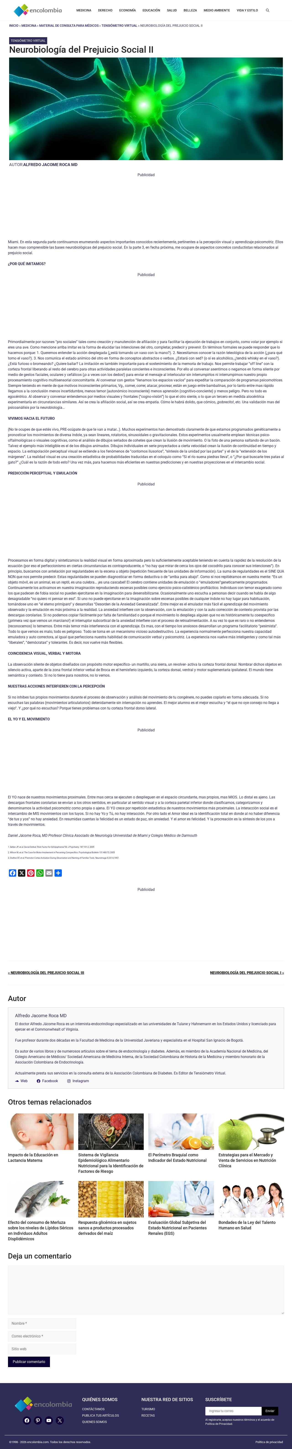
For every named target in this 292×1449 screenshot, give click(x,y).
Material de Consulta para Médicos (69, 25)
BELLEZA (190, 10)
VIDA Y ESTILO (247, 10)
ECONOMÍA (127, 10)
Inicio (13, 25)
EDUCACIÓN (151, 10)
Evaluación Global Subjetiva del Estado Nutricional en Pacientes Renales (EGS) (177, 1228)
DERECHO (105, 10)
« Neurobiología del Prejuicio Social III (46, 973)
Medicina (28, 25)
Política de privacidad (269, 1442)
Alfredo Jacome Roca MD (50, 164)
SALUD (172, 10)
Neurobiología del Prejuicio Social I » (247, 973)
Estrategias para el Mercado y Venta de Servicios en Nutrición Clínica (247, 1160)
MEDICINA (83, 10)
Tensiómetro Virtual (119, 25)
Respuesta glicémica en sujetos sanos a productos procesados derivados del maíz (107, 1228)
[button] (267, 10)
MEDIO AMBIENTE (217, 10)
